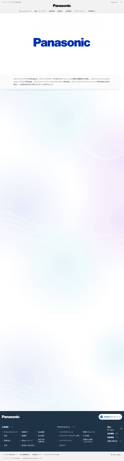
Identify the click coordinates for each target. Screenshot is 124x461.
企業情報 (5, 427)
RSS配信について (36, 454)
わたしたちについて (11, 432)
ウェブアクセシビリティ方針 (51, 454)
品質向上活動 (88, 440)
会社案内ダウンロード (111, 417)
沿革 (5, 445)
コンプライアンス (54, 391)
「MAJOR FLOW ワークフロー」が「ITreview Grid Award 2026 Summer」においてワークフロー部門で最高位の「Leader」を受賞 (50, 138)
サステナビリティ (63, 427)
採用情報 (110, 433)
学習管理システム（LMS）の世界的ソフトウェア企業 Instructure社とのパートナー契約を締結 (109, 138)
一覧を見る (8, 131)
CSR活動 (14, 391)
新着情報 (110, 437)
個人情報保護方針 (24, 454)
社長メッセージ (31, 332)
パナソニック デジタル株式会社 (11, 2)
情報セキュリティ (89, 432)
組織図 (24, 436)
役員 (5, 436)
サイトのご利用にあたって (10, 454)
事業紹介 (25, 432)
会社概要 (41, 432)
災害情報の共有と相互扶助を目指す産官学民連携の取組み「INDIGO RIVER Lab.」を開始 (80, 138)
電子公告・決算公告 (83, 332)
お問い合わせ (114, 2)
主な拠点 (41, 436)
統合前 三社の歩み (28, 445)
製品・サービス (110, 428)
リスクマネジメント (66, 432)
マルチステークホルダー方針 (69, 436)
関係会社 (7, 440)
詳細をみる (75, 224)
